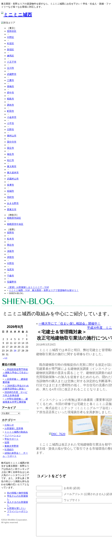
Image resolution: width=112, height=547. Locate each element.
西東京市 (11, 209)
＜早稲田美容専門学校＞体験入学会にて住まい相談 (15, 372)
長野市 (10, 232)
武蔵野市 (11, 74)
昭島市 (10, 99)
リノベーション (13, 435)
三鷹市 (10, 80)
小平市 (10, 123)
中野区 (10, 37)
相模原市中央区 (15, 224)
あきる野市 (13, 203)
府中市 (10, 92)
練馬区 (10, 55)
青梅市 (10, 86)
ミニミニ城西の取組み (16, 432)
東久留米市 (13, 172)
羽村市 (10, 197)
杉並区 (10, 43)
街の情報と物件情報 (17, 493)
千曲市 (10, 275)
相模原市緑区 (14, 218)
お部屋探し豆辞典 (14, 428)
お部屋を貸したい (16, 508)
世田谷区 (11, 31)
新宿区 (10, 49)
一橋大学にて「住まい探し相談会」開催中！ (69, 323)
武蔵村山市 (13, 179)
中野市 (10, 263)
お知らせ (9, 425)
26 (15, 350)
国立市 (10, 148)
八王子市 (11, 62)
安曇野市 (11, 282)
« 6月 (5, 358)
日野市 (10, 129)
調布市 (10, 105)
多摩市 (10, 185)
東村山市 (11, 135)
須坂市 (10, 251)
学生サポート (12, 439)
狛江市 (10, 160)
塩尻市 (10, 269)
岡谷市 (10, 245)
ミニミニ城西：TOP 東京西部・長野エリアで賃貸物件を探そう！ (44, 290)
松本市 (10, 239)
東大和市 (11, 166)
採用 (7, 442)
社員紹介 (9, 449)
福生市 (10, 154)
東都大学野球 (12, 446)
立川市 (10, 68)
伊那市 (10, 257)
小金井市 (11, 117)
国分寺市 (11, 142)
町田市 (10, 111)
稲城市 (10, 191)
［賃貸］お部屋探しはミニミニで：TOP (28, 287)
